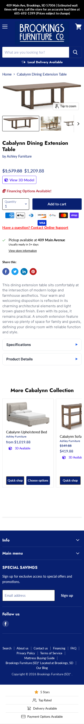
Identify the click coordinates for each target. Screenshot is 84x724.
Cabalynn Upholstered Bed (26, 432)
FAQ (73, 648)
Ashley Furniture (19, 156)
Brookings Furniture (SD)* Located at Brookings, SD (39, 663)
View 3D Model (21, 180)
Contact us (41, 648)
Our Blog (42, 668)
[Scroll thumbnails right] (77, 123)
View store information (23, 250)
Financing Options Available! (28, 191)
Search (7, 648)
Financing (59, 648)
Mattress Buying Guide (39, 658)
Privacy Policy (26, 653)
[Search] (75, 52)
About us (22, 648)
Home (7, 74)
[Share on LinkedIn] (24, 271)
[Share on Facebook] (5, 271)
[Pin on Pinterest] (33, 271)
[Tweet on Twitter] (14, 271)
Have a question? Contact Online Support (35, 227)
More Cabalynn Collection (42, 390)
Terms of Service (51, 653)
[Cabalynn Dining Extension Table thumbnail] (21, 123)
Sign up (67, 595)
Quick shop (15, 480)
